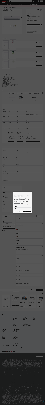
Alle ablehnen (18, 211)
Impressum (19, 203)
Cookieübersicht (22, 203)
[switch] (28, 206)
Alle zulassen (26, 211)
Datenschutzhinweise (16, 203)
